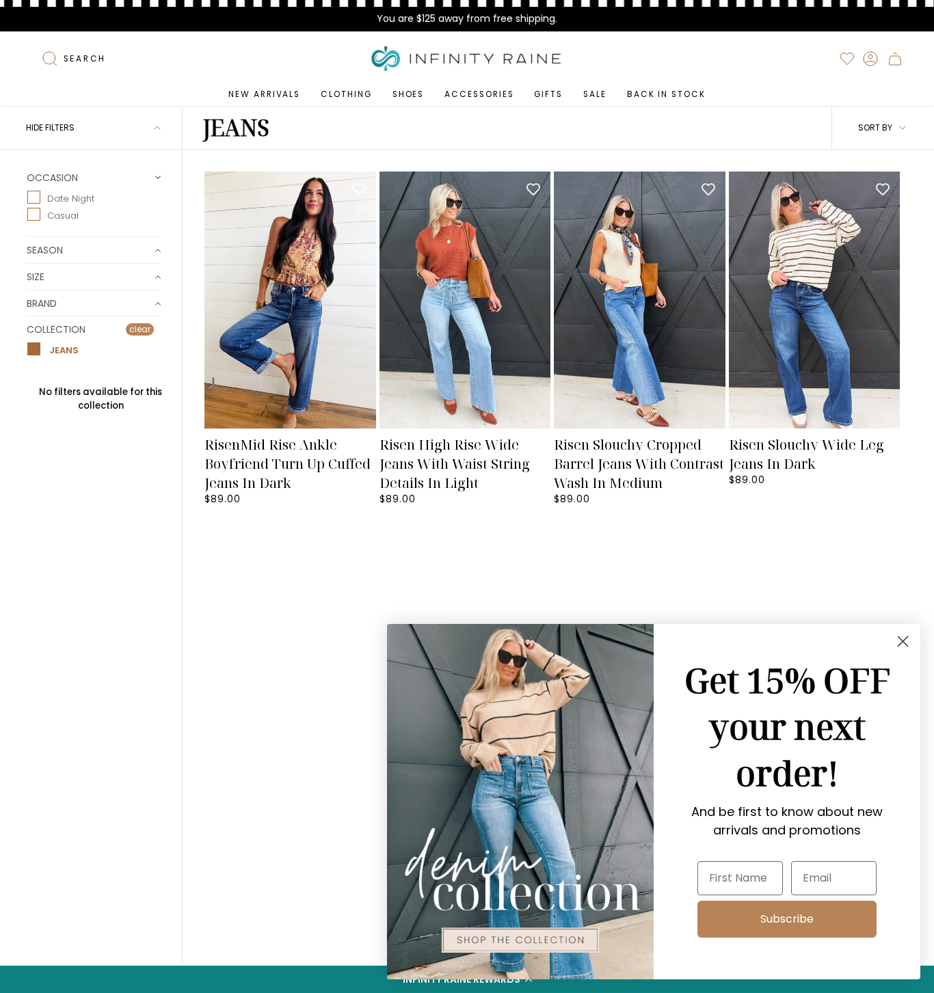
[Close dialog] (903, 641)
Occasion (52, 178)
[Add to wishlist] (359, 188)
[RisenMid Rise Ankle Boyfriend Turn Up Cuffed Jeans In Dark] (290, 300)
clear (139, 329)
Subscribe (787, 919)
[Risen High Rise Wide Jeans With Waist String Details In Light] (465, 300)
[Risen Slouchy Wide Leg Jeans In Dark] (814, 300)
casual (63, 215)
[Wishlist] (847, 58)
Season (45, 250)
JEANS (63, 350)
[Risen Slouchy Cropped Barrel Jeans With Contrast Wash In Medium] (639, 300)
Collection (56, 329)
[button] (346, 94)
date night (70, 197)
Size (35, 277)
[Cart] (895, 58)
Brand (42, 303)
